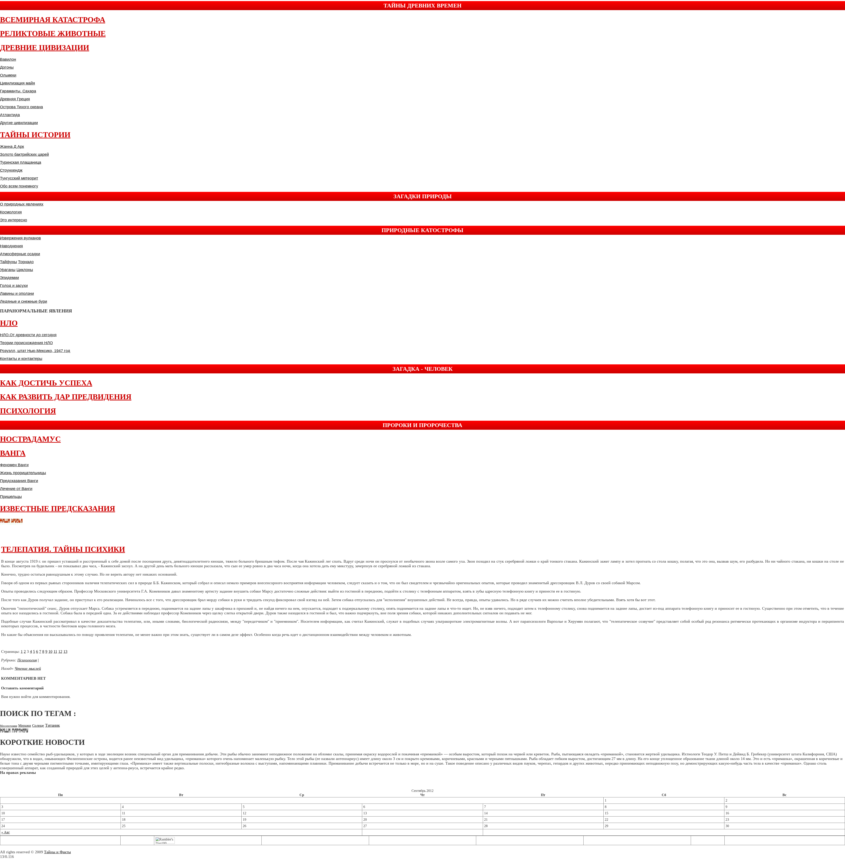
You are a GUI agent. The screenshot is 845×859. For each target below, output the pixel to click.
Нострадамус (30, 439)
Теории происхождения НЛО (26, 343)
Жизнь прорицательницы (23, 473)
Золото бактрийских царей (24, 154)
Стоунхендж (11, 170)
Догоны (7, 67)
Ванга (13, 453)
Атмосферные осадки (20, 254)
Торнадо (26, 262)
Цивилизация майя (17, 83)
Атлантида (10, 115)
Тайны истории (35, 134)
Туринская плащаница (20, 162)
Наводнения (11, 246)
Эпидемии (9, 277)
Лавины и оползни (17, 293)
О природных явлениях (21, 204)
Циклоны (25, 270)
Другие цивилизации (19, 123)
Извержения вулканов (20, 238)
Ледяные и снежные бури (23, 301)
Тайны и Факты (57, 852)
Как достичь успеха (46, 383)
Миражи (24, 725)
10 (50, 651)
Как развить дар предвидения (65, 397)
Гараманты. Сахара (18, 91)
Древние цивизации (44, 47)
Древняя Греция (15, 99)
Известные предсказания (57, 508)
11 (55, 651)
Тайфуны (8, 262)
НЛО (9, 323)
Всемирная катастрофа (52, 19)
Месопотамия (8, 725)
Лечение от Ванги (16, 488)
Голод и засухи (14, 285)
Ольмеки (8, 75)
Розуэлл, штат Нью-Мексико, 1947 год (35, 351)
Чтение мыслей (28, 668)
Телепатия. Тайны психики (63, 549)
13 (65, 651)
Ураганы (7, 270)
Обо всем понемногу (19, 186)
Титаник (52, 725)
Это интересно (13, 220)
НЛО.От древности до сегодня (28, 335)
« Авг (5, 832)
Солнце (38, 725)
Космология (11, 212)
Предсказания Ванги (19, 481)
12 (60, 651)
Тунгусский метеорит (19, 178)
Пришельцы (11, 496)
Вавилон (8, 59)
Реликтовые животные (53, 33)
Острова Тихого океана (21, 107)
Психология (28, 411)
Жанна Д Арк (12, 146)
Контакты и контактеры (21, 358)
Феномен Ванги (14, 465)
